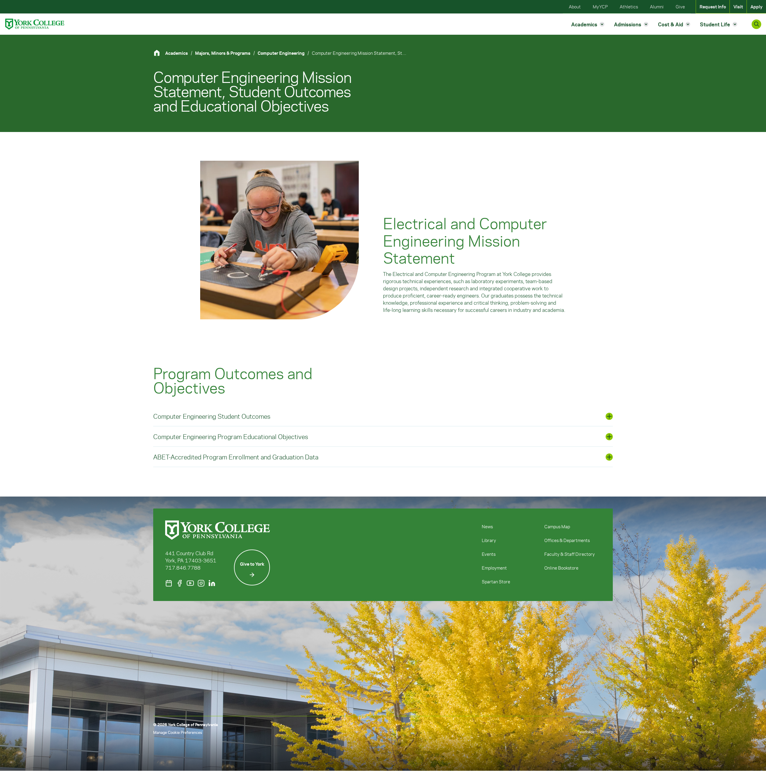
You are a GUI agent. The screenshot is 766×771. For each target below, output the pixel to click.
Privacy (606, 731)
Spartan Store (496, 582)
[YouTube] (190, 583)
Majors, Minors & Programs (222, 53)
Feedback (585, 731)
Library (489, 540)
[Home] (159, 53)
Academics (176, 53)
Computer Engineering (281, 53)
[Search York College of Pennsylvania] (756, 24)
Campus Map (557, 526)
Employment (494, 568)
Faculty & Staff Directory (569, 554)
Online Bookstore (561, 568)
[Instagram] (201, 583)
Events (489, 554)
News (487, 526)
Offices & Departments (567, 540)
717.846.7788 (182, 567)
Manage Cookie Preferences (177, 732)
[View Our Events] (168, 583)
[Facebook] (179, 583)
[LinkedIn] (211, 583)
